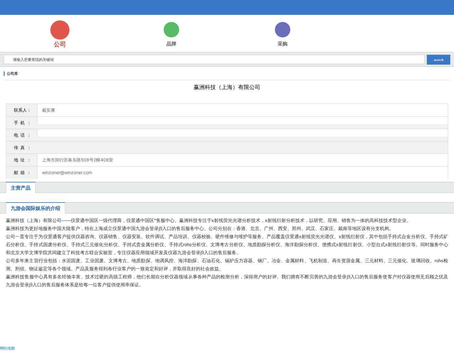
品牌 (171, 44)
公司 (60, 44)
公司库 (12, 73)
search (438, 60)
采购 (283, 44)
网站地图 (7, 348)
